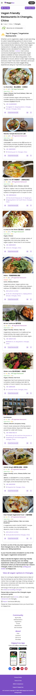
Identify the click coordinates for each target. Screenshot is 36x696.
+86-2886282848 (11, 195)
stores (16, 597)
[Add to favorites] (30, 112)
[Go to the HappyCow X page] (18, 668)
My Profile (18, 617)
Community (18, 615)
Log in (32, 3)
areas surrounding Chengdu (12, 590)
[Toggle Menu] (2, 3)
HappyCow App (18, 643)
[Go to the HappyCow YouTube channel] (13, 668)
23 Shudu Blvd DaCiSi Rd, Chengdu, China (18, 535)
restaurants (5, 599)
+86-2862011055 (10, 484)
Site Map (18, 639)
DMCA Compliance (18, 684)
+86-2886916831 (10, 149)
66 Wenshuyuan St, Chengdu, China (16, 152)
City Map (6, 8)
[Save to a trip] (27, 112)
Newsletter (18, 625)
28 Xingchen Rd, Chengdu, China (15, 487)
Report (5, 601)
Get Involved (18, 627)
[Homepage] (9, 3)
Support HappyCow (18, 687)
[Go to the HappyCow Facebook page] (9, 668)
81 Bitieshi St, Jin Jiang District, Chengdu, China (17, 342)
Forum (18, 623)
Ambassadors (18, 619)
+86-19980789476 (11, 433)
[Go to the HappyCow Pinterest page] (22, 668)
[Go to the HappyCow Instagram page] (26, 668)
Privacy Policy (18, 677)
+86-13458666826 (11, 104)
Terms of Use (18, 680)
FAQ (18, 633)
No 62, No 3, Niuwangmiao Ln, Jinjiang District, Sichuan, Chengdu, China (19, 295)
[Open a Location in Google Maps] (5, 112)
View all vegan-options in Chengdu (18, 573)
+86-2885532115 (10, 387)
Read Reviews (12, 112)
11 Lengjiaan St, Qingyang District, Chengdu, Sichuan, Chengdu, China (18, 108)
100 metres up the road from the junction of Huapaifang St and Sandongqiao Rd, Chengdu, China (19, 437)
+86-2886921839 (11, 245)
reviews (17, 51)
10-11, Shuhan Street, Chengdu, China (16, 389)
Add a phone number (12, 291)
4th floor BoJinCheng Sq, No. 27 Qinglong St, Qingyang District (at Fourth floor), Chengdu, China (19, 200)
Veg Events (18, 621)
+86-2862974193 (11, 339)
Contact (18, 635)
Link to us (18, 637)
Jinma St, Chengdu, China (13, 248)
